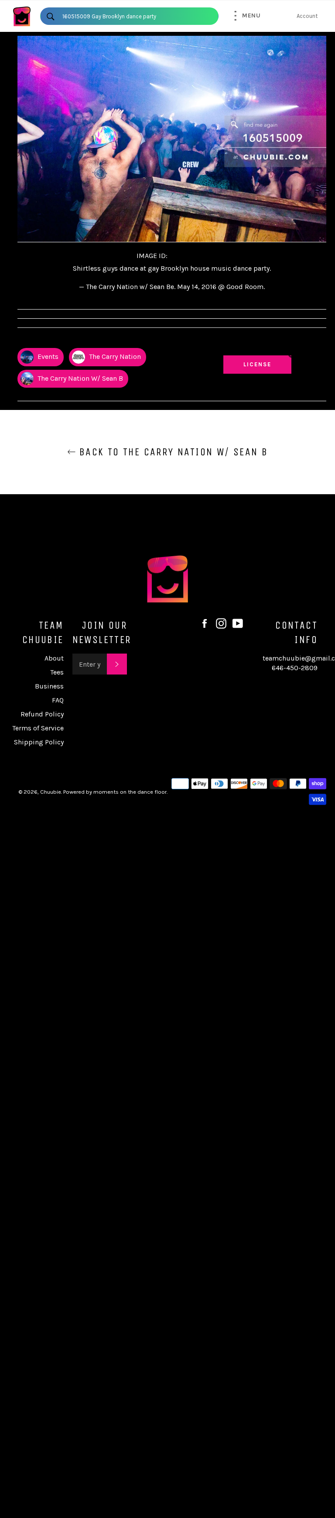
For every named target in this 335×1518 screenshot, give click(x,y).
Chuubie (50, 791)
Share (318, 340)
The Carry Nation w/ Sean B (79, 378)
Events (47, 356)
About (54, 658)
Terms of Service (38, 728)
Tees (57, 672)
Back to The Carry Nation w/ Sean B (172, 452)
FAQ (58, 700)
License (265, 364)
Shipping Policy (39, 742)
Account (307, 16)
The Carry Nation (114, 356)
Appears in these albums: (52, 340)
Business (49, 686)
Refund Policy (42, 714)
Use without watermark (257, 344)
